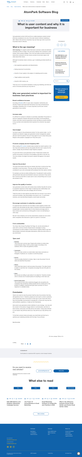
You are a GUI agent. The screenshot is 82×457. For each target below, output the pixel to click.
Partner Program (68, 434)
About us (67, 428)
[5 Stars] (40, 336)
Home (8, 6)
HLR (49, 434)
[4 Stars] (22, 336)
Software (32, 428)
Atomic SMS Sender (52, 431)
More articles (41, 413)
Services (50, 428)
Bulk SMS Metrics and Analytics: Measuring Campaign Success (61, 57)
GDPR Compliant (33, 453)
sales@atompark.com (12, 439)
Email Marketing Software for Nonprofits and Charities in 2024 (49, 403)
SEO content (23, 146)
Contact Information (69, 431)
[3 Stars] (58, 327)
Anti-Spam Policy (68, 453)
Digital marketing (17, 6)
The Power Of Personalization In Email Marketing (60, 71)
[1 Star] (22, 327)
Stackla (21, 103)
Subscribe (61, 97)
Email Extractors (33, 434)
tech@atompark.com (11, 443)
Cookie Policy (50, 453)
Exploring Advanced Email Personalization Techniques (61, 64)
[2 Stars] (40, 327)
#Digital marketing (65, 20)
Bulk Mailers (33, 431)
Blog (12, 6)
